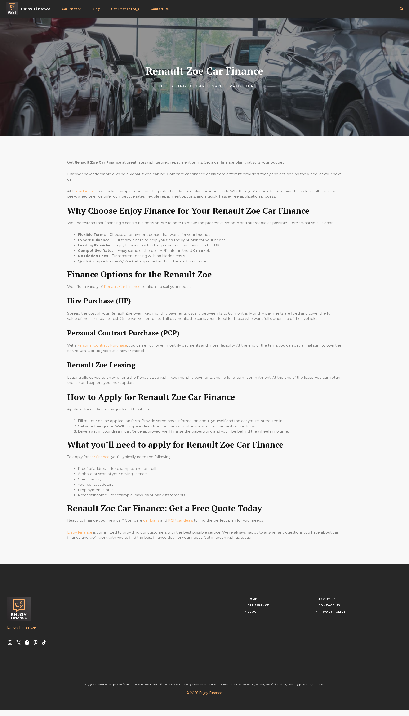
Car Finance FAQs (125, 8)
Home (252, 599)
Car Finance (71, 8)
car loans (151, 520)
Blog (96, 8)
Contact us (329, 605)
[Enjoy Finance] (12, 9)
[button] (401, 9)
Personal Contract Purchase (102, 345)
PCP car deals (180, 520)
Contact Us (160, 8)
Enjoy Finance (35, 9)
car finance (99, 456)
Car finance (258, 605)
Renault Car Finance (122, 286)
